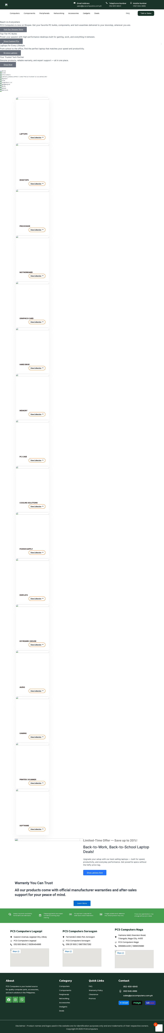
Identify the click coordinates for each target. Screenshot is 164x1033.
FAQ (128, 13)
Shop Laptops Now (95, 872)
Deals (96, 13)
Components (29, 13)
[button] (2, 43)
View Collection (35, 137)
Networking (59, 13)
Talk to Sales (145, 13)
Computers (15, 13)
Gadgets (86, 13)
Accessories (73, 13)
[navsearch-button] (133, 13)
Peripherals (44, 13)
